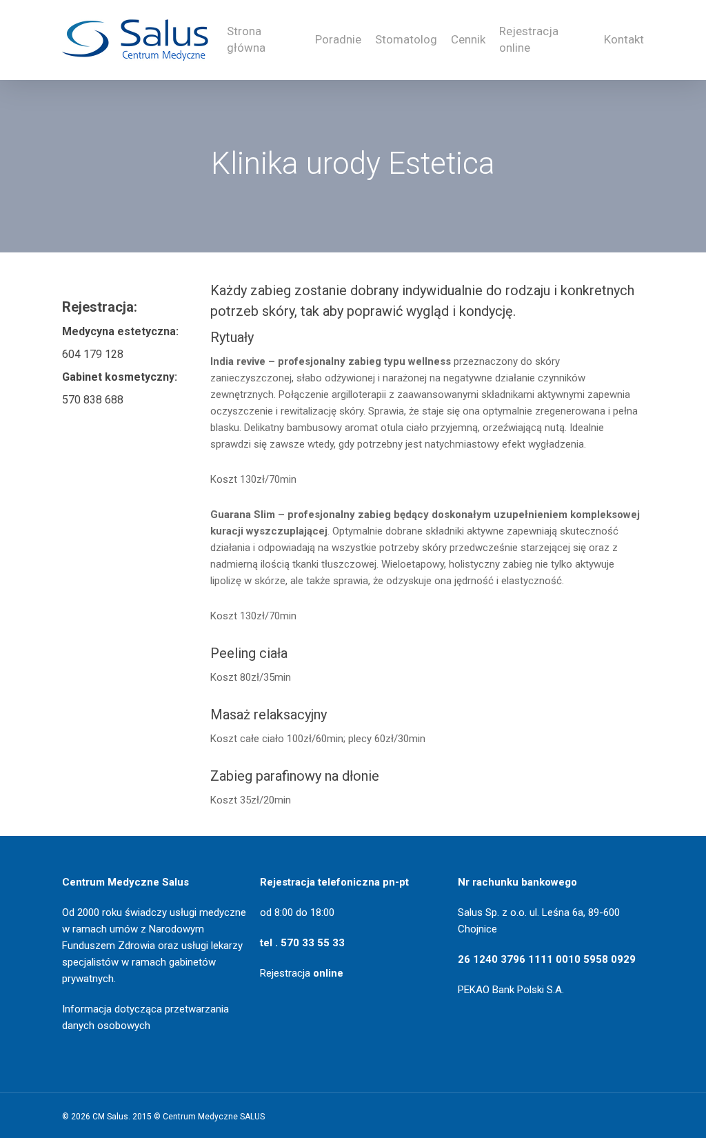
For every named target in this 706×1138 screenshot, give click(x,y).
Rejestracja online (528, 39)
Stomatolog (406, 39)
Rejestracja (301, 973)
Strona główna (246, 39)
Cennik (468, 39)
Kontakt (624, 39)
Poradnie (338, 39)
